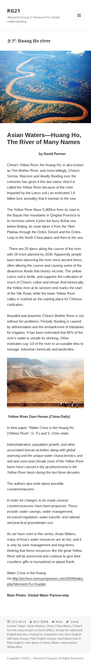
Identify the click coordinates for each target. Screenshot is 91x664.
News (59, 622)
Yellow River (14, 647)
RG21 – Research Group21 (40, 658)
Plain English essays (43, 638)
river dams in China (37, 643)
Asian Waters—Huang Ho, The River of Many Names (44, 138)
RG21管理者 (41, 622)
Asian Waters (36, 626)
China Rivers (63, 626)
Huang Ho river (53, 634)
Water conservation (64, 643)
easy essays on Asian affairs (36, 630)
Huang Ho (35, 634)
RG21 (13, 10)
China (50, 626)
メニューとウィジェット (79, 15)
